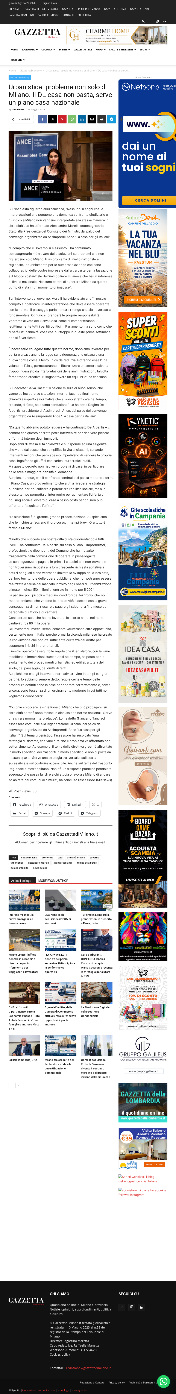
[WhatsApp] (72, 119)
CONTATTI (68, 15)
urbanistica (17, 862)
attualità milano (76, 857)
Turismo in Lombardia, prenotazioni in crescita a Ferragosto (96, 919)
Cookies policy (60, 1354)
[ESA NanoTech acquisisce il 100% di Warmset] (60, 900)
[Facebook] (150, 21)
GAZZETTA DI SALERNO (21, 15)
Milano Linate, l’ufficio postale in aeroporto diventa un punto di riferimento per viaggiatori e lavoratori (23, 963)
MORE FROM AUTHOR (53, 880)
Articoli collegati (22, 880)
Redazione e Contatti (92, 1382)
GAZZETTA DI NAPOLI (141, 9)
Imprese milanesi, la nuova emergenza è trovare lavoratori (21, 919)
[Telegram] (111, 119)
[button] (143, 21)
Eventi (63, 49)
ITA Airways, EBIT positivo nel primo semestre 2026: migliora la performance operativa (60, 963)
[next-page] (18, 1085)
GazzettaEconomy (31, 70)
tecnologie (64, 1390)
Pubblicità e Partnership (143, 1382)
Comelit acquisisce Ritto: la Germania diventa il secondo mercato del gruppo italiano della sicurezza (95, 1068)
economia (47, 857)
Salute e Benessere (121, 49)
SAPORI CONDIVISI (48, 15)
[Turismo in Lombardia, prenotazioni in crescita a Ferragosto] (96, 900)
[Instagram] (157, 21)
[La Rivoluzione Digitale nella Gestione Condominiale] (96, 993)
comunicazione (47, 1390)
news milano (40, 867)
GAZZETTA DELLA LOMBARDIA (41, 9)
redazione (18, 109)
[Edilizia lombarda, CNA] (24, 1045)
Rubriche (16, 59)
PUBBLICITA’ (84, 15)
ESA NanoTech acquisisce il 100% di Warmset (58, 919)
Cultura (46, 49)
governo (94, 857)
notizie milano (29, 857)
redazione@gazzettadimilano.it (88, 1368)
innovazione (29, 1390)
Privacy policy (117, 1382)
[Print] (101, 119)
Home (14, 49)
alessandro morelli (38, 862)
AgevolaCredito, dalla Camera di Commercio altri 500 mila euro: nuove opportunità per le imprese (60, 1016)
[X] (52, 119)
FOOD (99, 49)
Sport (143, 49)
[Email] (92, 119)
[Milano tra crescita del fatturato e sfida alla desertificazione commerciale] (60, 1045)
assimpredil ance (62, 862)
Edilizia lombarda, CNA (23, 1059)
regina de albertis (87, 862)
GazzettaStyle (83, 49)
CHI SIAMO (15, 9)
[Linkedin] (164, 21)
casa (60, 857)
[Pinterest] (62, 119)
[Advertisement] (142, 1241)
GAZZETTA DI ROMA (115, 9)
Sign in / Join (50, 3)
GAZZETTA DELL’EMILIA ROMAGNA (81, 9)
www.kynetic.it (79, 1390)
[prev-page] (11, 1085)
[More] (121, 119)
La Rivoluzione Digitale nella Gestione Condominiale (95, 1011)
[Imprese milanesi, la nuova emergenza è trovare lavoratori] (24, 900)
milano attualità (19, 867)
